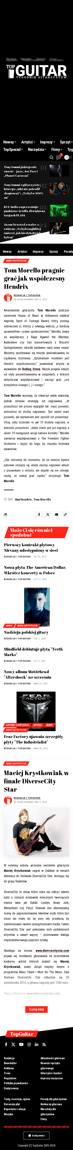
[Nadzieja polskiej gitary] (36, 607)
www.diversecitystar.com (52, 951)
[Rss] (44, 1044)
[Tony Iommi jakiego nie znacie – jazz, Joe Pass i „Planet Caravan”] (59, 171)
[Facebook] (6, 1044)
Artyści (37, 725)
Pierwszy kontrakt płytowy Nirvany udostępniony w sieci (31, 547)
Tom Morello (42, 499)
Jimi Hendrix (23, 499)
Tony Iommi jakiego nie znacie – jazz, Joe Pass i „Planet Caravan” (21, 171)
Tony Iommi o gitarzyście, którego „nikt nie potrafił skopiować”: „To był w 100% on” (23, 191)
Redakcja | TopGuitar (27, 295)
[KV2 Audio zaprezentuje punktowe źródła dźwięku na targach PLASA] (59, 211)
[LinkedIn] (36, 1044)
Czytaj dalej (36, 1009)
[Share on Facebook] (39, 514)
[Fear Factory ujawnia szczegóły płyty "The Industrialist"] (36, 711)
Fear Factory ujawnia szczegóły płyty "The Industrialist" (33, 739)
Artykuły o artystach (17, 725)
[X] (13, 1044)
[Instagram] (29, 1044)
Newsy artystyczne (16, 261)
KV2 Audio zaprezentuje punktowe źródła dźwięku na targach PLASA (24, 211)
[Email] (56, 514)
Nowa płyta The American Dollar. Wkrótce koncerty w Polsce (35, 570)
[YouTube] (21, 1044)
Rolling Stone (31, 369)
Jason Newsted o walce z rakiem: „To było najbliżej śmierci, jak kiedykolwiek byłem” (22, 230)
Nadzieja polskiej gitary (26, 632)
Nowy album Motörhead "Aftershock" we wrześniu (27, 674)
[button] (51, 157)
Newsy (9, 625)
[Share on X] (48, 514)
